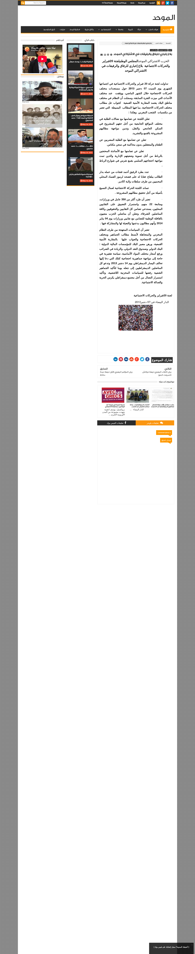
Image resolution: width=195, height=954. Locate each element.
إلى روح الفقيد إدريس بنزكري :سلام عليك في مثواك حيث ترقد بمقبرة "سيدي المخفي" (43, 120)
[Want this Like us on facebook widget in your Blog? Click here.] (191, 952)
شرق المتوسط (49, 29)
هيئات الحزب (153, 29)
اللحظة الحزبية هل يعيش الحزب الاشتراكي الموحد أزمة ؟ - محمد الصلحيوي (82, 118)
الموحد (163, 18)
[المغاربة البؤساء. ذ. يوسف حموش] (80, 47)
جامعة (120, 29)
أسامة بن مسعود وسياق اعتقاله (43, 94)
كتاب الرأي (89, 40)
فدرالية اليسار (75, 29)
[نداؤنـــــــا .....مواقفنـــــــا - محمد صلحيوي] (80, 131)
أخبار (170, 50)
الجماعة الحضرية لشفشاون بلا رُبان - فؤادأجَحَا (81, 175)
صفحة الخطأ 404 (107, 3)
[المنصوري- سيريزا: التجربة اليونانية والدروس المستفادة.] (80, 73)
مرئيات (62, 29)
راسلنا (132, 3)
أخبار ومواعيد (106, 29)
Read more (25, 102)
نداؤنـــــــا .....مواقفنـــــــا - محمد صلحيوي (82, 147)
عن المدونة (141, 3)
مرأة (139, 29)
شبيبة (130, 29)
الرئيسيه (152, 3)
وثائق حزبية (89, 29)
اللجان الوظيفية (163, 50)
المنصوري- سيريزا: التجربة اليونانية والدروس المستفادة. (81, 88)
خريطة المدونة (121, 3)
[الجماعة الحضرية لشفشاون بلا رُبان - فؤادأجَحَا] (80, 160)
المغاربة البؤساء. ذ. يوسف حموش (81, 61)
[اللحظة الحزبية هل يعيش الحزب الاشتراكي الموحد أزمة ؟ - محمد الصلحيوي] (80, 101)
